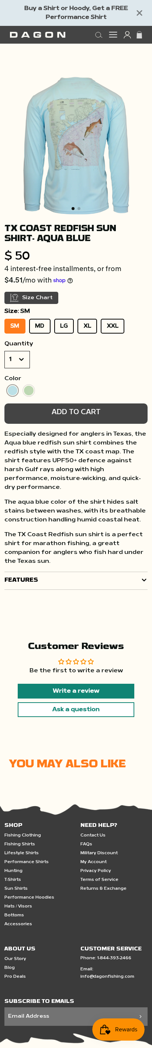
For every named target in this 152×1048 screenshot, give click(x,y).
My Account (93, 862)
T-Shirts (12, 880)
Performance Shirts (26, 862)
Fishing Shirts (19, 844)
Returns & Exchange (103, 889)
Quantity (18, 344)
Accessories (18, 924)
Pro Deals (15, 977)
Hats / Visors (18, 907)
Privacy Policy (95, 871)
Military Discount (99, 853)
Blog (9, 968)
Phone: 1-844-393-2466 (105, 958)
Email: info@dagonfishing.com (107, 973)
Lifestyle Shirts (21, 853)
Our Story (15, 959)
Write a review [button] (76, 691)
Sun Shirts (16, 889)
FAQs (86, 844)
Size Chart (37, 298)
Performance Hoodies (29, 898)
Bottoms (14, 915)
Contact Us (93, 836)
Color (12, 379)
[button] (73, 208)
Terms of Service (99, 880)
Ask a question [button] (76, 710)
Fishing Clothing (22, 836)
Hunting (13, 871)
